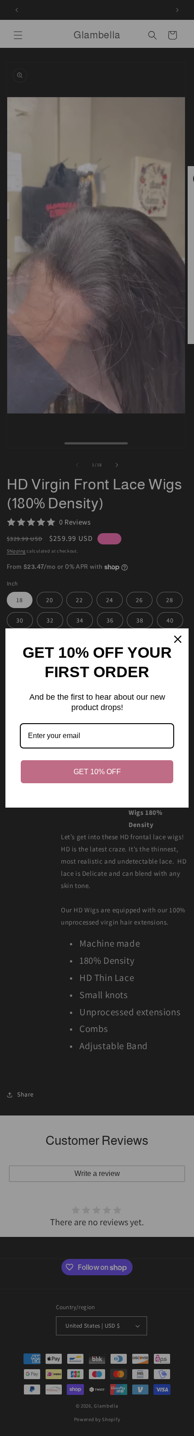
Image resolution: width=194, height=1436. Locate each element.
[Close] (178, 639)
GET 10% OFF (97, 772)
